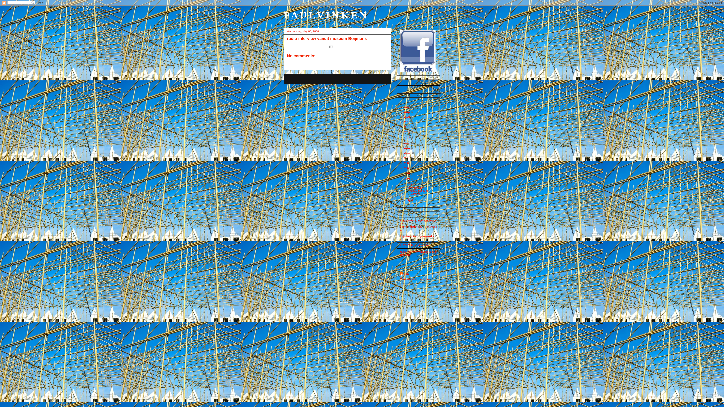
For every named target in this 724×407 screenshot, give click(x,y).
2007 (407, 173)
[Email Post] (331, 46)
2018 (407, 127)
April (410, 200)
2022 (407, 111)
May (410, 183)
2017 (407, 132)
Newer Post (295, 78)
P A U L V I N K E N (325, 15)
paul (407, 273)
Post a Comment (301, 62)
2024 (407, 106)
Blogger (381, 302)
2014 (407, 142)
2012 (407, 147)
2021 (407, 116)
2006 (407, 178)
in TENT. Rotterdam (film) (415, 245)
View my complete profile (415, 278)
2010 (407, 158)
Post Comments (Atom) (345, 88)
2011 (407, 152)
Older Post (381, 78)
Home (338, 78)
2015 (407, 137)
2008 (407, 168)
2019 (407, 122)
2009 (407, 163)
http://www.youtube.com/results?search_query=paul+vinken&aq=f (418, 225)
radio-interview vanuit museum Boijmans (417, 190)
